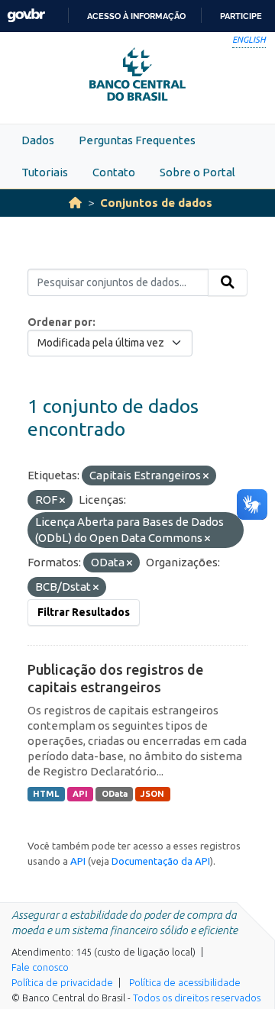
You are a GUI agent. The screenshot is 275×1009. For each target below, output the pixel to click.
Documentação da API (161, 861)
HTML (46, 793)
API (80, 793)
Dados (37, 140)
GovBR (26, 15)
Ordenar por (60, 322)
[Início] (75, 202)
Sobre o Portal (197, 172)
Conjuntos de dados (156, 202)
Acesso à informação (136, 16)
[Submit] (227, 282)
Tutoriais (44, 172)
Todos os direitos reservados (196, 997)
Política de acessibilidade (185, 982)
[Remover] (206, 476)
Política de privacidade (62, 982)
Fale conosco (40, 967)
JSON (152, 793)
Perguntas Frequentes (137, 140)
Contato (113, 172)
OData (115, 793)
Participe (241, 16)
